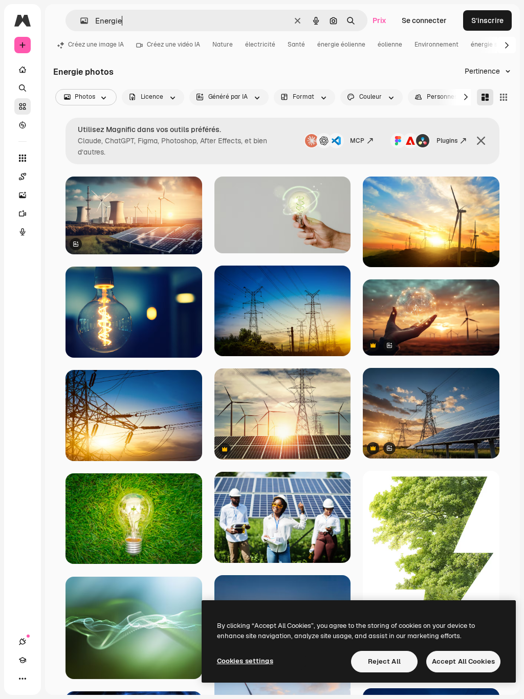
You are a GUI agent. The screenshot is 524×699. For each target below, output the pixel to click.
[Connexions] (22, 642)
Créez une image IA (96, 44)
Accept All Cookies (463, 661)
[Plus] (22, 678)
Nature (222, 44)
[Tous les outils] (22, 158)
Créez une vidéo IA (173, 44)
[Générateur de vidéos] (22, 213)
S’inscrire (487, 20)
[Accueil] (22, 69)
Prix (379, 20)
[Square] (503, 97)
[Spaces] (22, 176)
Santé (296, 44)
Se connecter (424, 20)
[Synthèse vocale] (22, 232)
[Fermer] (481, 141)
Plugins (446, 141)
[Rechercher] (22, 88)
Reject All (384, 661)
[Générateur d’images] (22, 195)
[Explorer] (22, 125)
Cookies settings (245, 661)
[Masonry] (485, 97)
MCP (357, 141)
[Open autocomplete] (80, 21)
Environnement (436, 44)
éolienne (390, 44)
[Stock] (22, 106)
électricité (260, 44)
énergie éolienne (341, 44)
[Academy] (22, 660)
